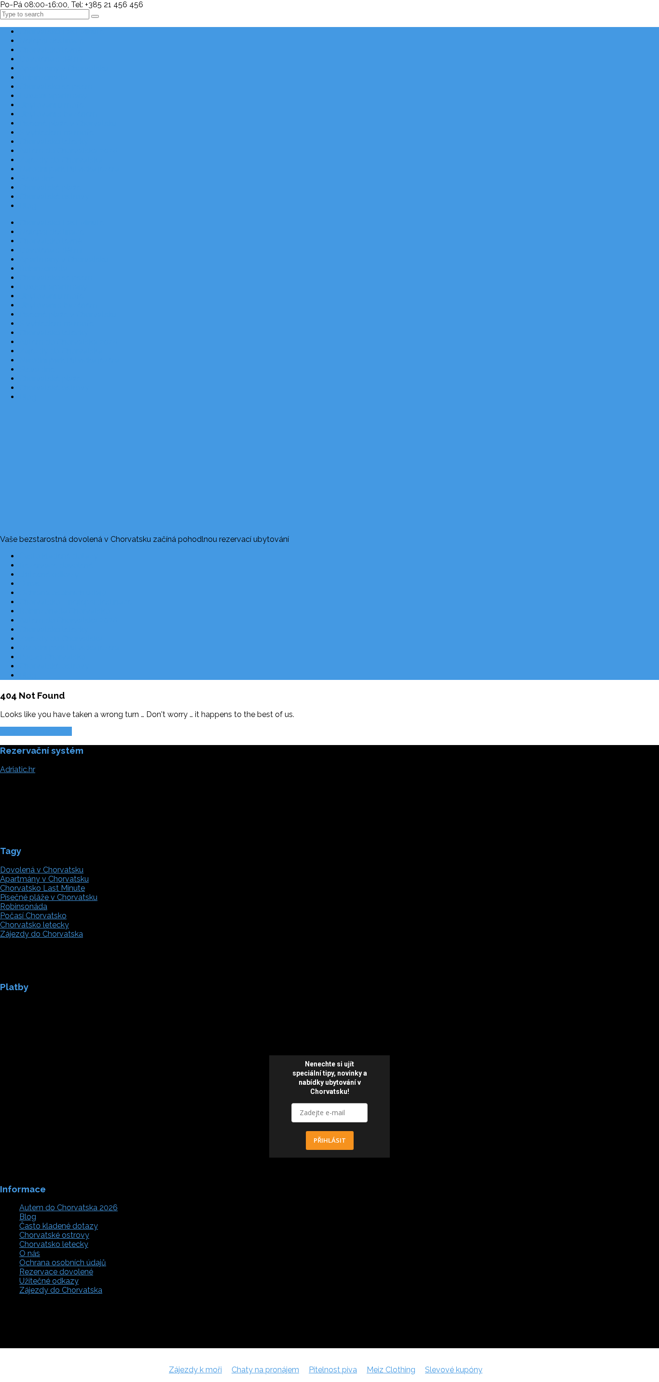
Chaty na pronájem (265, 1369)
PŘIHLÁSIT (330, 1140)
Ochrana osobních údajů (62, 592)
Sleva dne (37, 178)
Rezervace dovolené (56, 565)
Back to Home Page (36, 731)
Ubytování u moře (51, 105)
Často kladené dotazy (58, 556)
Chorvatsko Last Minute (61, 31)
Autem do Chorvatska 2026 (68, 150)
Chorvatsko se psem (56, 86)
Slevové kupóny (453, 1369)
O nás (29, 583)
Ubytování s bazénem (58, 114)
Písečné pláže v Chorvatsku (68, 123)
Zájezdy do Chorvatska (60, 160)
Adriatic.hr (17, 769)
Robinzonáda (43, 77)
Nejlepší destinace (51, 40)
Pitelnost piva (333, 1369)
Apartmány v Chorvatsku (63, 68)
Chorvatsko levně (50, 50)
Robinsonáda (23, 906)
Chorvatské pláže (50, 187)
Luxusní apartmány (53, 95)
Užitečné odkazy (49, 574)
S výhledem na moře (56, 132)
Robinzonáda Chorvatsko (64, 611)
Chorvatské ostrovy (54, 196)
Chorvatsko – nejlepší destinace (75, 602)
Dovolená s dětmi (50, 59)
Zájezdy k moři (195, 1369)
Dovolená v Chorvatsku (41, 869)
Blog (27, 205)
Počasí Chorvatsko (52, 657)
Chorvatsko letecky (53, 141)
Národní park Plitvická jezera (69, 169)
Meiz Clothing (391, 1369)
